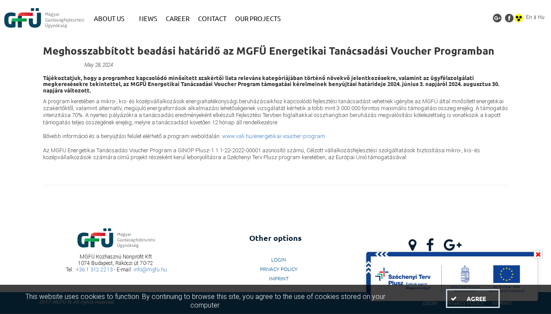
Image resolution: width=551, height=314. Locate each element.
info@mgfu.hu (150, 270)
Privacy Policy (278, 268)
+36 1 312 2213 (94, 270)
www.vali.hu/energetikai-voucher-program (273, 136)
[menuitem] (112, 18)
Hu (541, 17)
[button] (472, 298)
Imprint (279, 278)
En (529, 17)
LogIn (278, 259)
